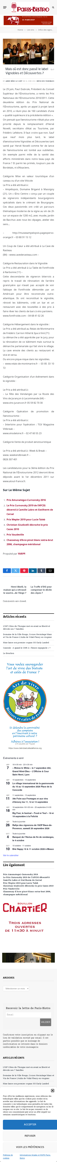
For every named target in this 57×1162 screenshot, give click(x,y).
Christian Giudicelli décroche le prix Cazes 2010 (28, 886)
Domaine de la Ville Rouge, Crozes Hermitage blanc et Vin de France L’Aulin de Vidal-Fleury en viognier (27, 636)
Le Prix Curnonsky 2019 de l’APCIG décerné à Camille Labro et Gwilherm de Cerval (30, 510)
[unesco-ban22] (25, 749)
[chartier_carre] (25, 945)
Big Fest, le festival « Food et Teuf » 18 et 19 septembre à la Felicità (33, 815)
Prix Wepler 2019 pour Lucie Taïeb (26, 519)
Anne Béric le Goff (14, 81)
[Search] (53, 7)
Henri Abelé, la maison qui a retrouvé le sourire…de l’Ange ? (14, 590)
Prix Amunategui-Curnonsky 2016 (26, 500)
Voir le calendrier (11, 855)
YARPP (21, 553)
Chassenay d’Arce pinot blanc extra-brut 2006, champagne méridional (27, 893)
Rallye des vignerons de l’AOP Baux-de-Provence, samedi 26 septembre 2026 (32, 827)
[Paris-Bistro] (30, 7)
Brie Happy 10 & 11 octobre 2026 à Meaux (33, 848)
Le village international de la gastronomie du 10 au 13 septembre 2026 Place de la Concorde (33, 786)
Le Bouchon (8, 653)
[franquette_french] (28, 958)
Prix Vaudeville (15, 534)
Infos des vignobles (45, 81)
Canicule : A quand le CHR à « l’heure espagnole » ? (26, 648)
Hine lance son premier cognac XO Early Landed (26, 642)
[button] (52, 1090)
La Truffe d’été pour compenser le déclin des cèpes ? (41, 590)
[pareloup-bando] (28, 24)
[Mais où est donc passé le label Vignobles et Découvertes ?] (28, 51)
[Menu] (4, 7)
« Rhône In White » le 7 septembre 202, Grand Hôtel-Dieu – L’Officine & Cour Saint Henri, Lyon (31, 771)
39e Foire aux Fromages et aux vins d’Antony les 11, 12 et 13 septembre (30, 800)
